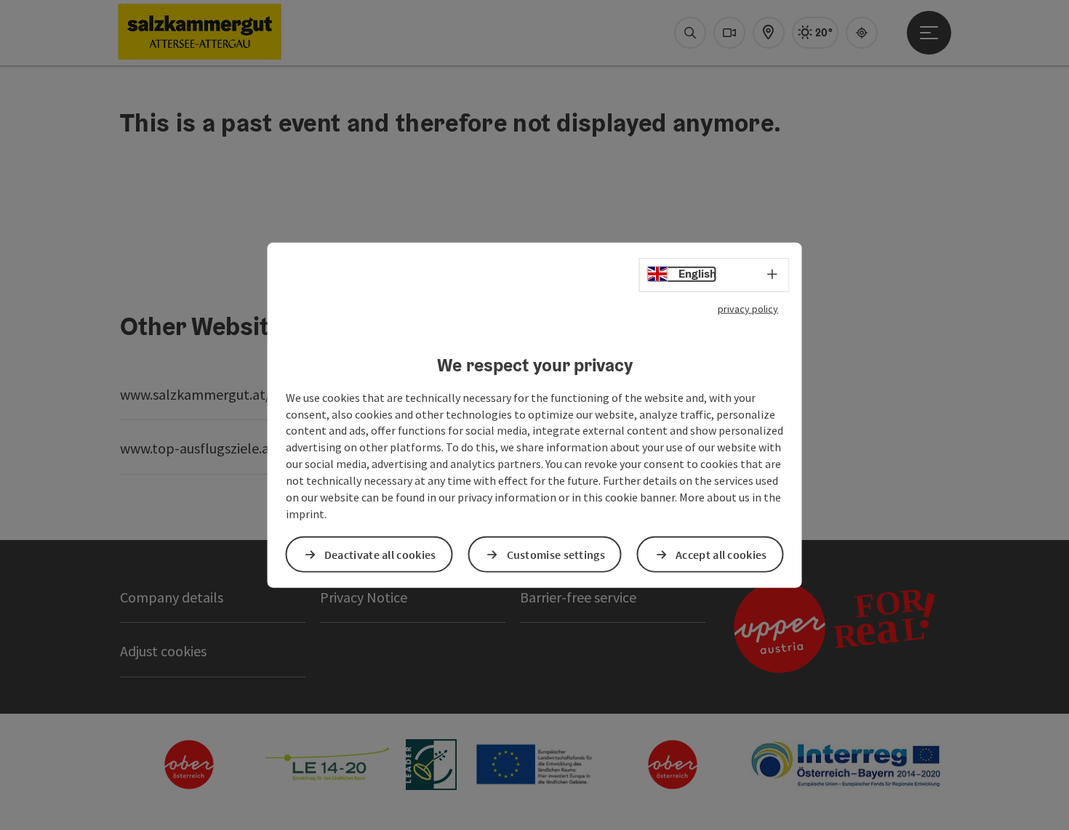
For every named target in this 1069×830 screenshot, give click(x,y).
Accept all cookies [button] (721, 554)
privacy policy (748, 308)
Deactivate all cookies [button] (380, 554)
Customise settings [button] (556, 554)
